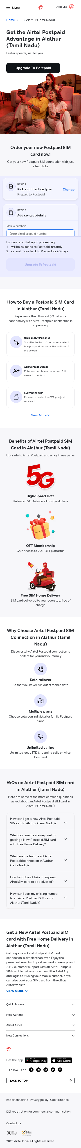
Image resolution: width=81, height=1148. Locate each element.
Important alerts (17, 1100)
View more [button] (15, 990)
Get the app (14, 1060)
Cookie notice (59, 1100)
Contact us (13, 1123)
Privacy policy (39, 1100)
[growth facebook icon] (31, 1069)
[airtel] (40, 7)
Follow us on (17, 1070)
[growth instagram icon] (60, 1069)
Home (10, 20)
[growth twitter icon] (53, 1069)
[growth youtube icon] (45, 1069)
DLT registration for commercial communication (38, 1111)
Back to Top (18, 1080)
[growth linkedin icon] (38, 1069)
